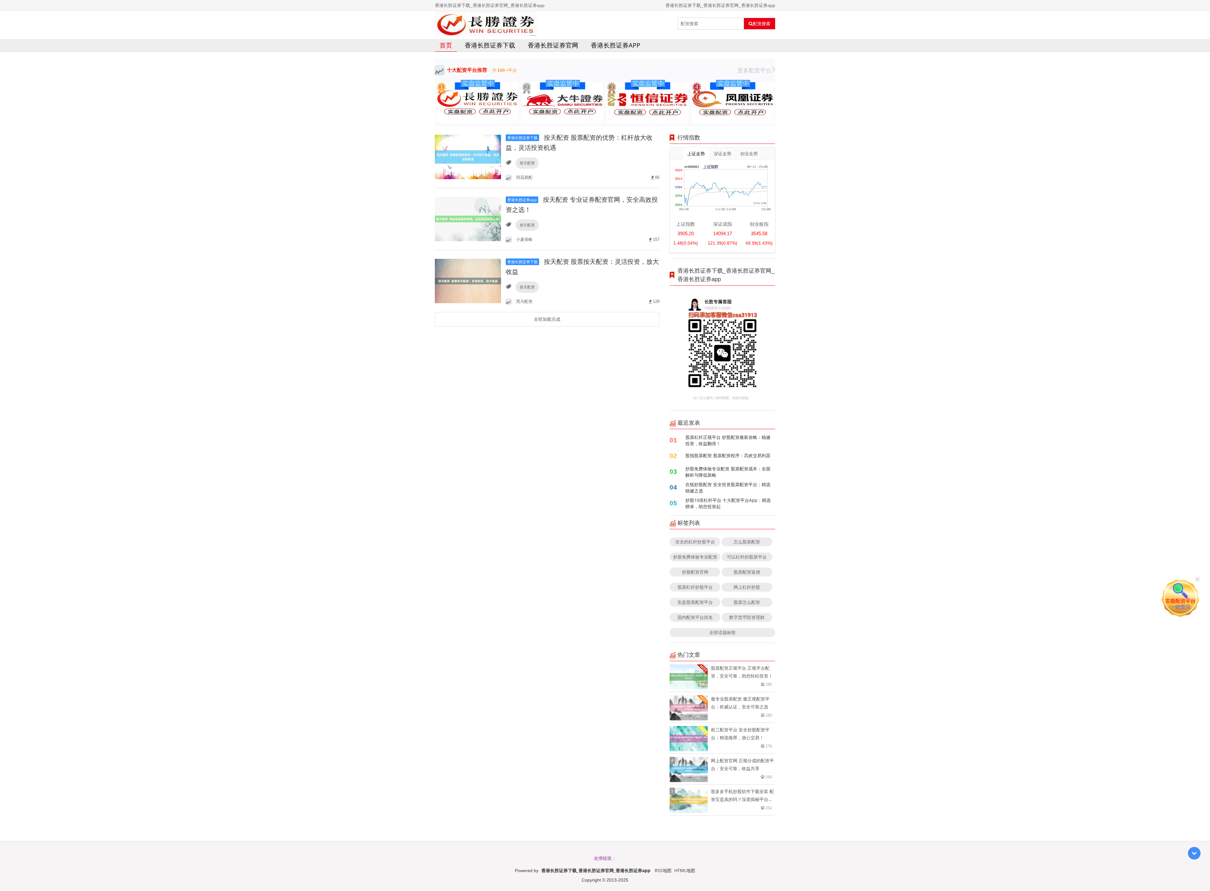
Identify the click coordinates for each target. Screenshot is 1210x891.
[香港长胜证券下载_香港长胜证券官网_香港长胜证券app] (486, 23)
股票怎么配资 (747, 602)
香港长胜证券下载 (490, 45)
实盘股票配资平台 (695, 602)
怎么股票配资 (747, 542)
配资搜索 (761, 23)
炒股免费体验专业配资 (695, 557)
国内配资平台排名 (695, 617)
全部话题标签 (722, 632)
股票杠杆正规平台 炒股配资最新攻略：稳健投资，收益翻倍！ (727, 440)
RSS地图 (663, 870)
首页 (446, 45)
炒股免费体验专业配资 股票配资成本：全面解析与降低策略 (727, 472)
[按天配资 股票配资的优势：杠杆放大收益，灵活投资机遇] (468, 157)
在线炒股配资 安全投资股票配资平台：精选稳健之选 (727, 487)
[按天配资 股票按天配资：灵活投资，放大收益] (468, 281)
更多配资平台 (754, 70)
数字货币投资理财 (746, 617)
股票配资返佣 (747, 572)
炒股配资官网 (695, 572)
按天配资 (527, 163)
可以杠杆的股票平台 (747, 557)
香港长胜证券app (615, 45)
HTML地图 (684, 870)
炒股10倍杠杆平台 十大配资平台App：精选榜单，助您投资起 (728, 503)
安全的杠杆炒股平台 (695, 542)
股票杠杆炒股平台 (695, 587)
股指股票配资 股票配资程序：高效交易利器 (727, 455)
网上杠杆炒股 (747, 587)
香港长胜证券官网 (553, 45)
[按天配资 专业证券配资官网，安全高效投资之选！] (468, 219)
